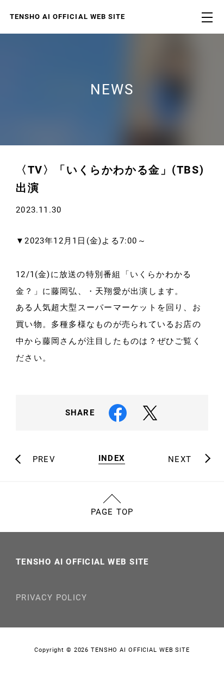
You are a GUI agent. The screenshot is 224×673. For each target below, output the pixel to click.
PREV (44, 460)
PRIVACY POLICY (51, 598)
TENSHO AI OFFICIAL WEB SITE (82, 562)
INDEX (111, 458)
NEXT (179, 460)
